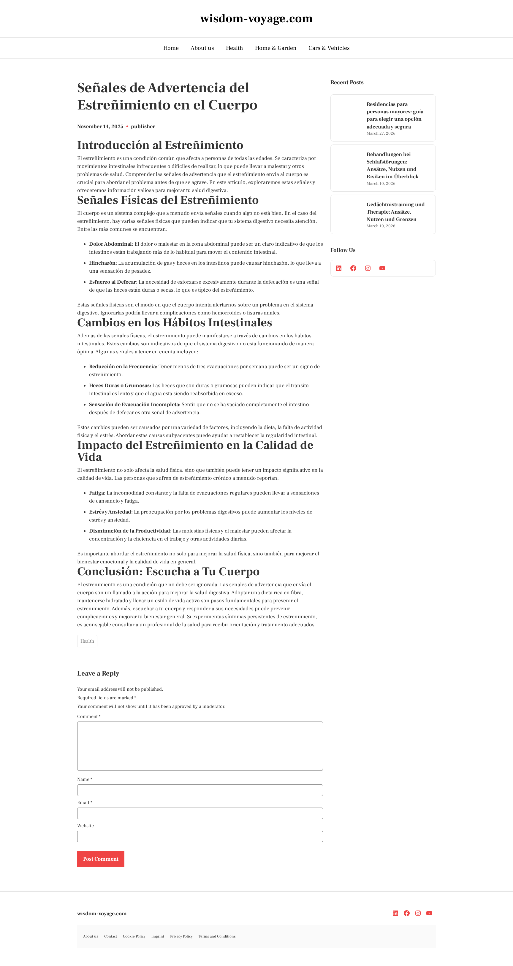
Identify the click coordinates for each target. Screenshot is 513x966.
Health (234, 48)
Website (85, 826)
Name (84, 779)
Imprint (157, 936)
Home (171, 48)
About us (202, 48)
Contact (110, 936)
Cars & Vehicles (329, 48)
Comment (89, 716)
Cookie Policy (134, 936)
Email (84, 802)
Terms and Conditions (217, 936)
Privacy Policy (181, 936)
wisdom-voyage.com (102, 913)
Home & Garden (276, 48)
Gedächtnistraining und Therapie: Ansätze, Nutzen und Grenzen (396, 212)
